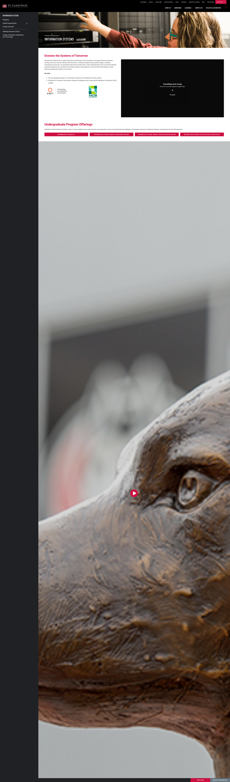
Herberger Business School (11, 31)
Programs (6, 20)
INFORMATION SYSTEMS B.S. (66, 134)
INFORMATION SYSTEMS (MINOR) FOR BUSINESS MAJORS (111, 134)
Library (177, 2)
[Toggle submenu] (26, 23)
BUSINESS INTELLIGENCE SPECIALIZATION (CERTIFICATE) (202, 134)
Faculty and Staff (8, 27)
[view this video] (134, 493)
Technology (183, 2)
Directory (151, 2)
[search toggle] (226, 7)
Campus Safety (210, 2)
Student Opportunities (10, 23)
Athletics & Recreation (213, 8)
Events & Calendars (168, 2)
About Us (168, 8)
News (203, 2)
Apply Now (200, 780)
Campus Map (158, 2)
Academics (188, 8)
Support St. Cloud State (194, 2)
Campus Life (198, 8)
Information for (220, 2)
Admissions (177, 8)
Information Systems (11, 16)
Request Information (220, 780)
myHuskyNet (143, 2)
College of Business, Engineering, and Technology (13, 36)
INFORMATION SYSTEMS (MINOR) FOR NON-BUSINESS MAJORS (157, 134)
